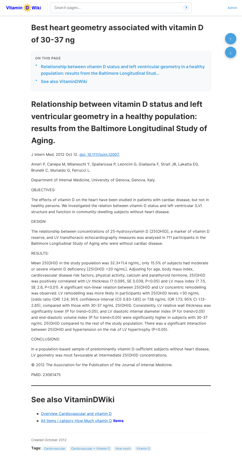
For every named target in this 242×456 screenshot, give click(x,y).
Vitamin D (143, 448)
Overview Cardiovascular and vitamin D (76, 413)
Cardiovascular (54, 448)
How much (123, 448)
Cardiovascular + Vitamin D (90, 448)
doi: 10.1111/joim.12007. (99, 154)
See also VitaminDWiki (64, 81)
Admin (232, 8)
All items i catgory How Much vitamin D (76, 420)
